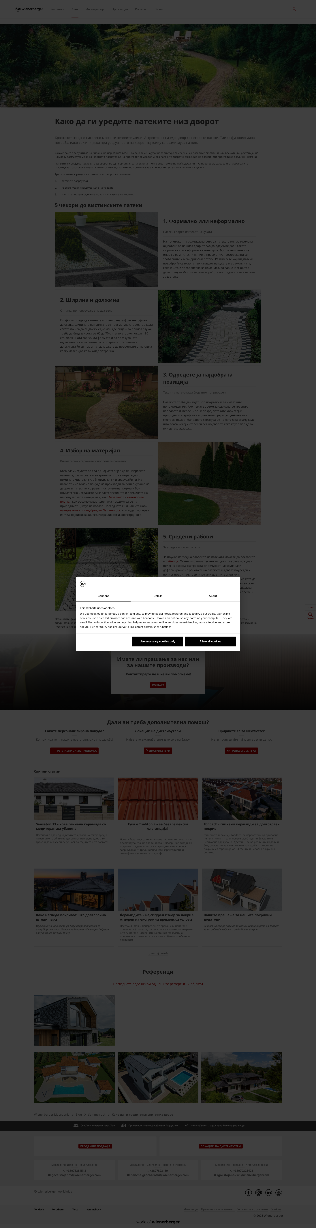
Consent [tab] (103, 595)
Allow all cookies (210, 641)
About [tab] (213, 595)
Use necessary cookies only (157, 641)
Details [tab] (158, 595)
